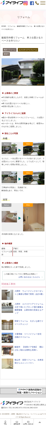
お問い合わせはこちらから (29, 277)
